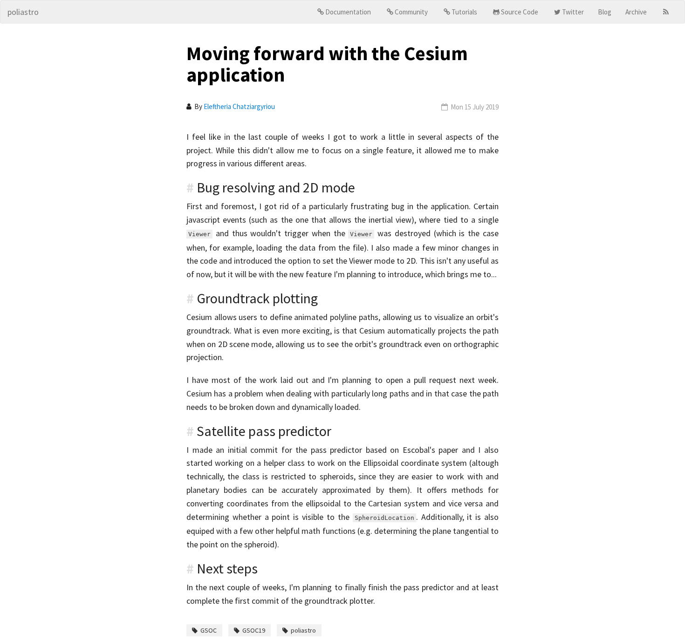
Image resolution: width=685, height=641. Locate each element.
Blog (604, 11)
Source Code (519, 11)
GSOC (208, 630)
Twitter (573, 11)
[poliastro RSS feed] (666, 12)
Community (411, 11)
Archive (636, 11)
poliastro (23, 12)
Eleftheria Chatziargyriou (239, 106)
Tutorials (464, 11)
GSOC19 (253, 630)
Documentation (348, 11)
